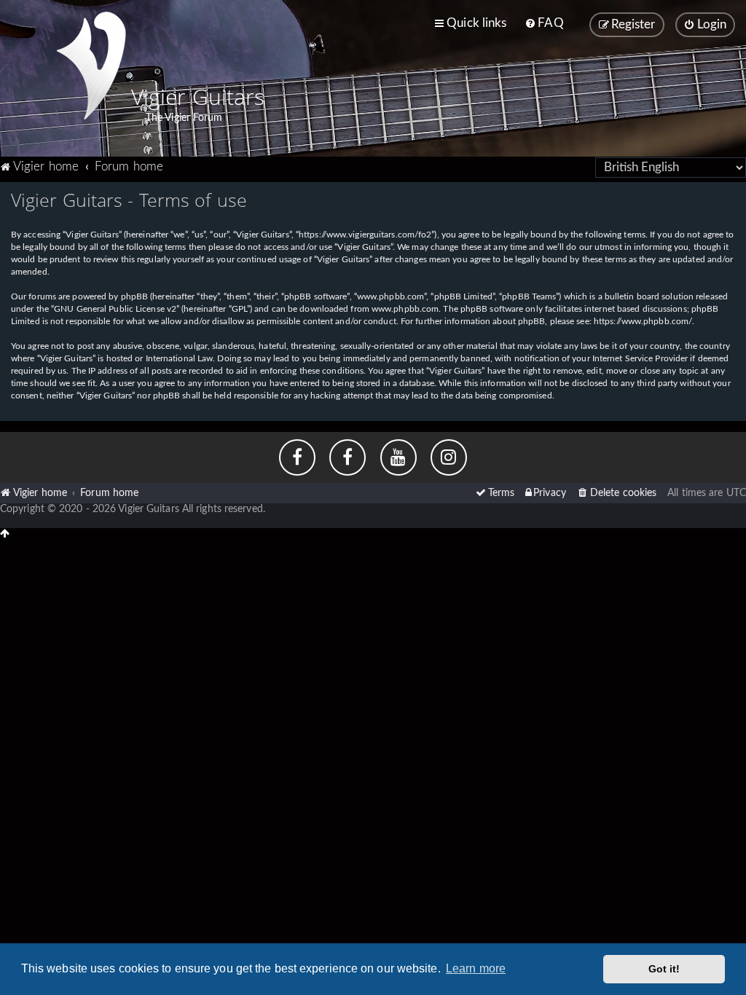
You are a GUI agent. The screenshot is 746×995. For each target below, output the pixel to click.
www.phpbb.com (405, 308)
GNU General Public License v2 (115, 308)
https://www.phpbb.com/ (643, 321)
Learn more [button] (476, 968)
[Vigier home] (91, 65)
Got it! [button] (664, 969)
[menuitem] (544, 23)
